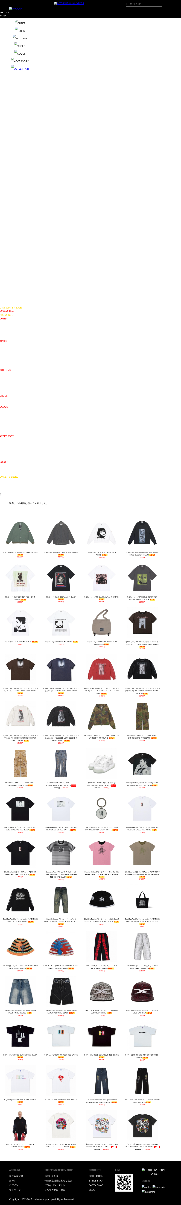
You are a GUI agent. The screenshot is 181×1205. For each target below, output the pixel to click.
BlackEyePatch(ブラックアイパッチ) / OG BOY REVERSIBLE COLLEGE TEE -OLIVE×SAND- (142, 873)
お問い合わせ (51, 1176)
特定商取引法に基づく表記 (58, 1180)
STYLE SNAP (96, 1180)
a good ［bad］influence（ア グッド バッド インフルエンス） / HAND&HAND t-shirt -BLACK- (142, 643)
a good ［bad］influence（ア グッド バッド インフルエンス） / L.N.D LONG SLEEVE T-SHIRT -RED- (101, 690)
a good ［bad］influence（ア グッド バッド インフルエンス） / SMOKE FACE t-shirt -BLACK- (20, 689)
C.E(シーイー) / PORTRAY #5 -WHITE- (58, 642)
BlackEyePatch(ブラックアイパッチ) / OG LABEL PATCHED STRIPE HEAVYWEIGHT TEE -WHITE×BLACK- (61, 874)
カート (12, 1180)
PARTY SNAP (96, 1185)
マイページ (15, 1190)
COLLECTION (96, 1176)
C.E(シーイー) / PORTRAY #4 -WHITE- (17, 642)
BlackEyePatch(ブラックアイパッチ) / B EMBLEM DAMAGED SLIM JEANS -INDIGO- (61, 920)
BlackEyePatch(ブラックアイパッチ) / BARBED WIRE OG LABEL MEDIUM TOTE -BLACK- (142, 920)
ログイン (13, 1185)
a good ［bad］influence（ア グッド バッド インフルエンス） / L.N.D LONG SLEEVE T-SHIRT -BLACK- (142, 690)
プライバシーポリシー (56, 1185)
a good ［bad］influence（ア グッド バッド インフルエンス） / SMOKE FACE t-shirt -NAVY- (61, 689)
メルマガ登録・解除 (55, 1190)
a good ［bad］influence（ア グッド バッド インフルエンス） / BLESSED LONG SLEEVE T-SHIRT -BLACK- (61, 738)
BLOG (92, 1190)
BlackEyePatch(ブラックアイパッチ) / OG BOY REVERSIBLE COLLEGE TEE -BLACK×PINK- (101, 873)
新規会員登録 (16, 1176)
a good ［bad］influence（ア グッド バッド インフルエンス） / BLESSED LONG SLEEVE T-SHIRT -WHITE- (20, 738)
